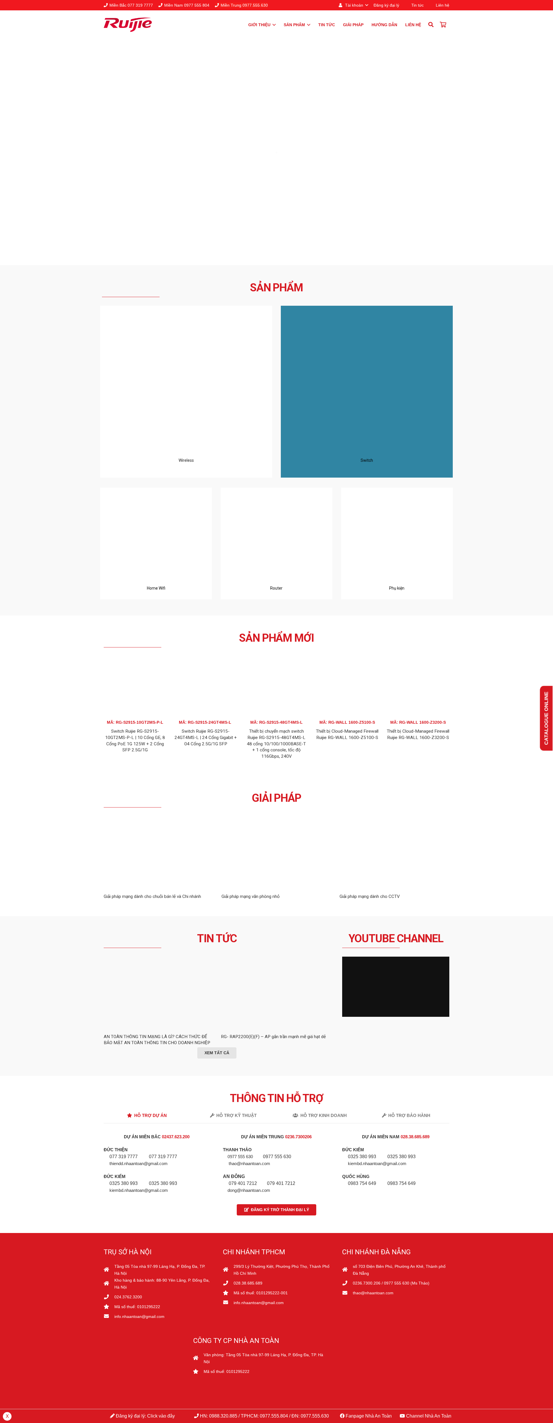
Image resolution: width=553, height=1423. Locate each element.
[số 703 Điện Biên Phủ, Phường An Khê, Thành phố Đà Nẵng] (347, 1269)
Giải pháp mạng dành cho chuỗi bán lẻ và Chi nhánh (152, 896)
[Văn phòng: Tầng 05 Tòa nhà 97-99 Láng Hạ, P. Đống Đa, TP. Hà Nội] (198, 1358)
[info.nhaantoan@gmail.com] (109, 1316)
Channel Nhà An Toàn (428, 1415)
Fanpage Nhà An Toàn (368, 1415)
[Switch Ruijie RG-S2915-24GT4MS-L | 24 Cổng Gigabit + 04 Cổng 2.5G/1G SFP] (206, 659)
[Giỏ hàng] (443, 24)
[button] (353, 5)
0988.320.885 (223, 1415)
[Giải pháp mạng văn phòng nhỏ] (276, 819)
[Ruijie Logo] (128, 25)
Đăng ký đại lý (386, 5)
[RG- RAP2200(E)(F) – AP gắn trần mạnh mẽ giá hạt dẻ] (275, 1001)
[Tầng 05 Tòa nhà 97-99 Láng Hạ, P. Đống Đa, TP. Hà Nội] (109, 1269)
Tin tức (417, 5)
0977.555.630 (315, 1415)
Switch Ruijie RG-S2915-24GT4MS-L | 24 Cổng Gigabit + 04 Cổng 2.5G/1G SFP (206, 737)
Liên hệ (442, 5)
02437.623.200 (176, 1136)
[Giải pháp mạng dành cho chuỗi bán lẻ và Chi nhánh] (158, 819)
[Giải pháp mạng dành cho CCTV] (394, 819)
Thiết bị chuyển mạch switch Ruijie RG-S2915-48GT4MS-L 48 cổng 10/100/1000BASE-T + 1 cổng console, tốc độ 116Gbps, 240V (276, 744)
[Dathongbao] (142, 1377)
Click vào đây (161, 1415)
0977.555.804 (274, 1415)
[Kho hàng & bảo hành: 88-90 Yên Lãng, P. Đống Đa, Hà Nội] (109, 1283)
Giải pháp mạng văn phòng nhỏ (250, 896)
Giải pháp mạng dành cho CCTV (370, 896)
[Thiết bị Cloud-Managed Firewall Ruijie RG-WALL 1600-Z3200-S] (418, 659)
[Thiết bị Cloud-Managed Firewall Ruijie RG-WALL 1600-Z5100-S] (347, 659)
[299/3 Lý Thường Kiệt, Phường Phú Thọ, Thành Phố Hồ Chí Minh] (228, 1269)
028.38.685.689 (415, 1136)
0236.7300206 (298, 1136)
